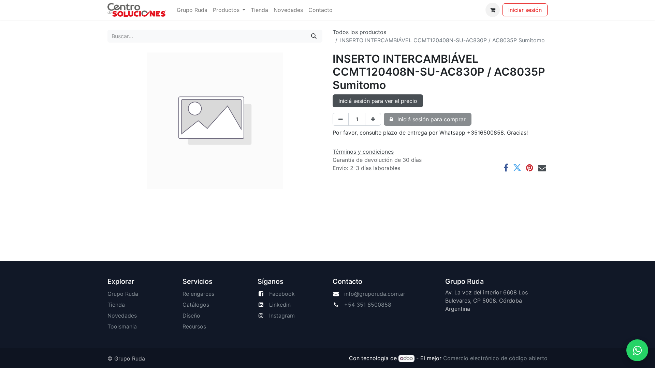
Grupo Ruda (122, 293)
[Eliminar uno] (341, 119)
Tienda (116, 304)
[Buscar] (313, 36)
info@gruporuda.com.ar (374, 293)
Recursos (194, 326)
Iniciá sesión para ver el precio (377, 100)
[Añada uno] (373, 119)
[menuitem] (192, 10)
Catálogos (196, 304)
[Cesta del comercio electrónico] (492, 10)
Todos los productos (359, 32)
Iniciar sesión (525, 9)
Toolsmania (122, 326)
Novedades (122, 315)
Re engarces (198, 293)
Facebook (282, 293)
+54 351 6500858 (367, 304)
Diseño (191, 315)
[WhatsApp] (637, 350)
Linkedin (280, 304)
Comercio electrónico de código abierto (495, 358)
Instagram (282, 315)
